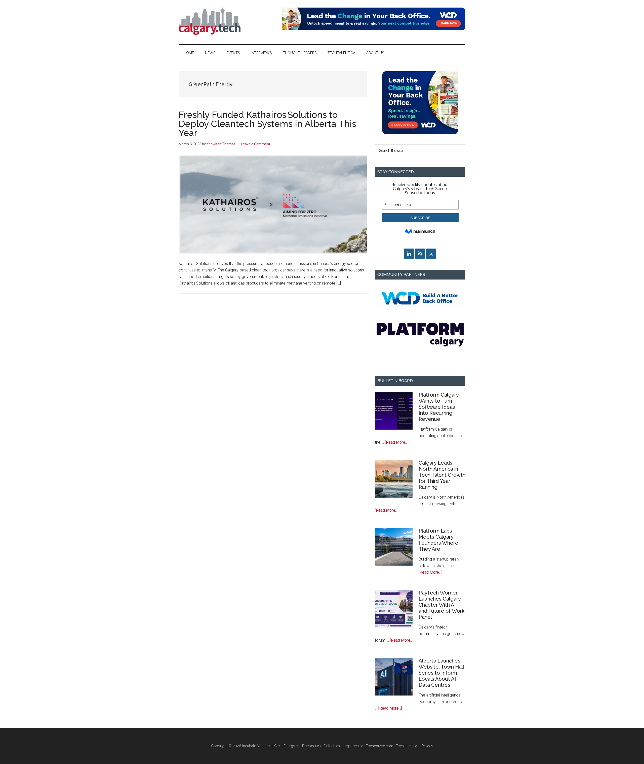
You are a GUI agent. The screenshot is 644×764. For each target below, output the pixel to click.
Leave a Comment (255, 144)
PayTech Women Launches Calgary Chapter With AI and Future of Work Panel (441, 605)
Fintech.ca (332, 746)
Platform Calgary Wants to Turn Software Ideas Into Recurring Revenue (439, 407)
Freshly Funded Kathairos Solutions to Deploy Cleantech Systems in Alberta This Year (267, 123)
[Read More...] (397, 442)
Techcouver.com (379, 746)
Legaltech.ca (353, 746)
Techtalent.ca (406, 746)
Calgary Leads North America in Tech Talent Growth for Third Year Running (442, 475)
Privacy (427, 746)
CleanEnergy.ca (286, 746)
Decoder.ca (311, 746)
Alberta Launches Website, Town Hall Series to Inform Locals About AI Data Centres (441, 673)
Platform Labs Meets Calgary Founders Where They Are (438, 540)
